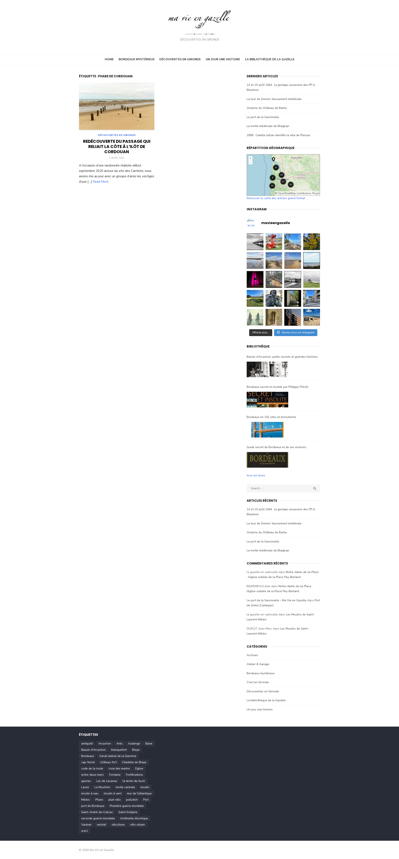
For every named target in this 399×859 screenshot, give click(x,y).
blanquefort (119, 750)
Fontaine (115, 775)
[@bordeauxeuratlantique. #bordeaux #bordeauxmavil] (292, 317)
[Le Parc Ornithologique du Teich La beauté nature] (255, 260)
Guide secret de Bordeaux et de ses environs (276, 447)
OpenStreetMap (287, 193)
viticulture (118, 825)
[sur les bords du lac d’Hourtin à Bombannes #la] (292, 241)
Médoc (85, 800)
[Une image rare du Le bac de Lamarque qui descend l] (311, 260)
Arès (119, 744)
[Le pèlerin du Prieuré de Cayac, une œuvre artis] (274, 298)
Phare (99, 800)
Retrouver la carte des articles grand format (276, 198)
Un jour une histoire (223, 59)
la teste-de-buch (134, 781)
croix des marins (119, 768)
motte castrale (125, 787)
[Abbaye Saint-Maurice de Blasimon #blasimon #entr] (274, 317)
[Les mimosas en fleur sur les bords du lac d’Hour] (311, 241)
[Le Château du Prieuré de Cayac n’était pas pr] (292, 298)
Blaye (136, 750)
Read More (100, 182)
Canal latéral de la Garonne (117, 756)
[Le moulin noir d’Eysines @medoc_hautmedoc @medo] (292, 279)
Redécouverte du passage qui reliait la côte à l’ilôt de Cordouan (116, 146)
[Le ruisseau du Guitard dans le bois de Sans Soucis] (274, 279)
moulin (144, 787)
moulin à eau (89, 793)
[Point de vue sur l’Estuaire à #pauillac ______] (255, 317)
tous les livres (256, 475)
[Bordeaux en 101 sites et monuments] (267, 430)
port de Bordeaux (92, 806)
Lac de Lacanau (106, 781)
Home (109, 59)
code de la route (92, 768)
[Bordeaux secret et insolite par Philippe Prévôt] (267, 400)
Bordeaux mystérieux (136, 59)
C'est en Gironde (258, 682)
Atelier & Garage (258, 664)
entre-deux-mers (92, 775)
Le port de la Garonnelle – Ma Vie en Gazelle (277, 600)
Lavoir (85, 787)
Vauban (86, 825)
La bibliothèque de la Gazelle (269, 59)
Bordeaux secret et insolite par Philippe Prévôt (277, 387)
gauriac (86, 781)
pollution (132, 800)
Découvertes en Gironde (180, 59)
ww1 (84, 831)
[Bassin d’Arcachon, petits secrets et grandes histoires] (267, 370)
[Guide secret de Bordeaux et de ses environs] (267, 461)
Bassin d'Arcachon (93, 750)
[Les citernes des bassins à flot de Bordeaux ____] (255, 279)
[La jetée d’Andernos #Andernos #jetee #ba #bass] (255, 241)
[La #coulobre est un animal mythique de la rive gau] (274, 241)
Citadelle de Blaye (134, 762)
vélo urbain (137, 825)
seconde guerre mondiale (98, 818)
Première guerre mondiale (127, 806)
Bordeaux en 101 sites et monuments (271, 417)
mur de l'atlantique (139, 793)
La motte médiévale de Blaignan (268, 126)
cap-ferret (88, 762)
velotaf (101, 825)
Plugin (316, 193)
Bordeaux (87, 756)
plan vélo (114, 800)
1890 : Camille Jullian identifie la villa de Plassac (278, 135)
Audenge (134, 744)
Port (146, 800)
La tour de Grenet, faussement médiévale (274, 99)
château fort (108, 762)
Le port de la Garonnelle (263, 117)
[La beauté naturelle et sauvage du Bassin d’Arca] (274, 260)
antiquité (87, 744)
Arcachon (104, 744)
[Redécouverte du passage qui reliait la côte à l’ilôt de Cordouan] (116, 107)
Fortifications (134, 775)
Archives (252, 655)
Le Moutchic (102, 787)
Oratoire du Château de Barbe (267, 108)
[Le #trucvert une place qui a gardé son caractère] (311, 317)
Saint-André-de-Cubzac (97, 812)
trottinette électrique (134, 818)
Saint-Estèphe (127, 812)
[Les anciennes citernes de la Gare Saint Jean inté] (311, 298)
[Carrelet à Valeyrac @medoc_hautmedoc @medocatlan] (311, 279)
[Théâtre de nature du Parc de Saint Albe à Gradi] (255, 298)
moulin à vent (113, 793)
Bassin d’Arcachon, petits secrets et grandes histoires (282, 357)
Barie (148, 744)
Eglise (139, 768)
